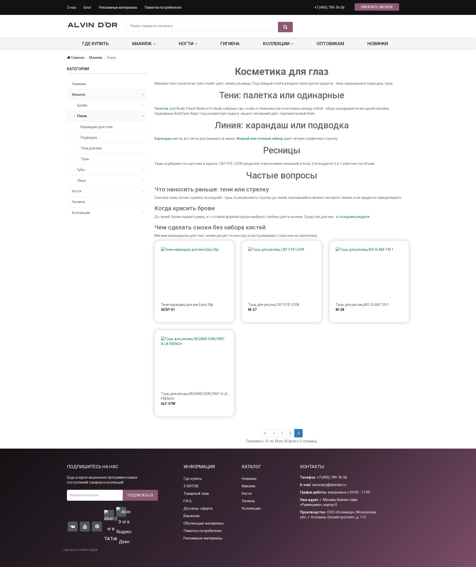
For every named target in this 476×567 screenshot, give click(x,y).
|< (265, 433)
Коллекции (276, 43)
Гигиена (230, 43)
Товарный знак (196, 493)
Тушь (158, 164)
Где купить (95, 43)
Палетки (161, 108)
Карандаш (163, 139)
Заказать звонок (377, 7)
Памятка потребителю (163, 7)
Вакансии (191, 516)
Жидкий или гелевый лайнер (259, 139)
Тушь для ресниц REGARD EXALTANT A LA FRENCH (194, 396)
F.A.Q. (187, 501)
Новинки (377, 43)
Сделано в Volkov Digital (80, 550)
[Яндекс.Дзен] (121, 512)
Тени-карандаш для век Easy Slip (187, 305)
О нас (71, 7)
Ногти (186, 43)
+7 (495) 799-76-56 (329, 7)
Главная (77, 58)
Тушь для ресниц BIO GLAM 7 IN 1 (362, 305)
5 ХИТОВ (190, 486)
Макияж (142, 43)
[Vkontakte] (73, 527)
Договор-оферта (197, 508)
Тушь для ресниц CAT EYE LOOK (273, 305)
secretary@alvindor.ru (329, 485)
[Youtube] (85, 527)
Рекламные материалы (118, 7)
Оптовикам (330, 43)
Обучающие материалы (203, 523)
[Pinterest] (97, 527)
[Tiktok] (109, 515)
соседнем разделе (354, 217)
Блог (87, 7)
